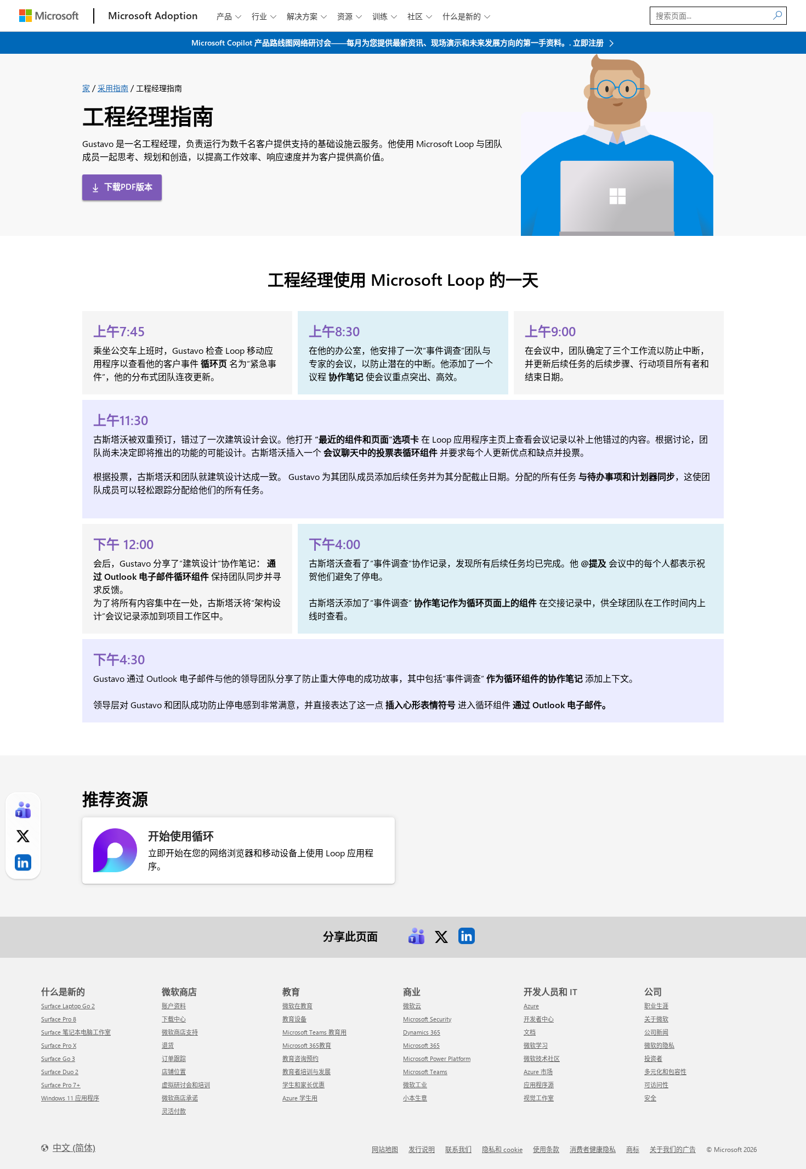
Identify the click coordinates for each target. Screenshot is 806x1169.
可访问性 (656, 1085)
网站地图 (385, 1149)
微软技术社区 (542, 1058)
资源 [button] (349, 16)
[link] (416, 936)
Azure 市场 (538, 1072)
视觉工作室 (539, 1098)
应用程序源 (539, 1085)
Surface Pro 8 (58, 1019)
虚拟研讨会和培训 (186, 1085)
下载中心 (174, 1019)
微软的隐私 (659, 1045)
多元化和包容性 (665, 1072)
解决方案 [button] (307, 16)
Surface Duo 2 (59, 1072)
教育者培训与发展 (306, 1072)
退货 (168, 1045)
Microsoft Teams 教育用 (314, 1032)
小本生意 (415, 1098)
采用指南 (113, 88)
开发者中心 (539, 1019)
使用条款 (546, 1149)
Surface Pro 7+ (61, 1085)
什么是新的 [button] (466, 16)
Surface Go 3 (58, 1058)
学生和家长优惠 (303, 1085)
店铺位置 (174, 1072)
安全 (650, 1098)
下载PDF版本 (128, 186)
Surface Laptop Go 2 (68, 1006)
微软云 (412, 1006)
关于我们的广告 (673, 1149)
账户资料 (174, 1006)
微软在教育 (297, 1006)
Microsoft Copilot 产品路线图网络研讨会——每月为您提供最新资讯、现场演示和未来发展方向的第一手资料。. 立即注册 (398, 42)
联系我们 (458, 1149)
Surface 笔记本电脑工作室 (76, 1032)
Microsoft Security (427, 1019)
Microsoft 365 (421, 1045)
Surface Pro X (58, 1045)
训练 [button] (384, 16)
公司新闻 (656, 1032)
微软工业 (415, 1085)
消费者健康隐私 (593, 1149)
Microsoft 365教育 (306, 1045)
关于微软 (656, 1019)
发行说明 (421, 1149)
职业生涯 (656, 1006)
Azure (531, 1006)
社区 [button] (419, 16)
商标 (632, 1149)
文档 (530, 1032)
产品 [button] (229, 16)
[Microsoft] (49, 15)
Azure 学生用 (299, 1098)
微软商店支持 (180, 1032)
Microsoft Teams (425, 1072)
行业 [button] (264, 16)
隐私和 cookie (502, 1149)
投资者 (653, 1058)
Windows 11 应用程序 (70, 1098)
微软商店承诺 (180, 1098)
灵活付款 (174, 1111)
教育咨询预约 (300, 1058)
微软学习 (536, 1045)
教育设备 (294, 1019)
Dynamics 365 (421, 1032)
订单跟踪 (174, 1058)
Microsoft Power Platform (436, 1058)
